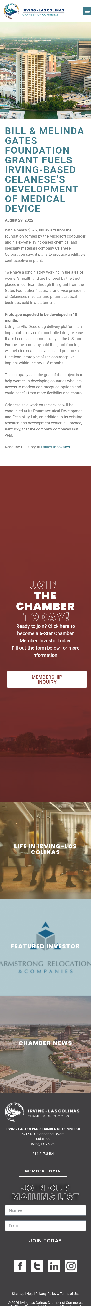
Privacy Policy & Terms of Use (57, 1294)
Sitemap (18, 1294)
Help (29, 1294)
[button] (87, 11)
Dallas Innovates (55, 447)
